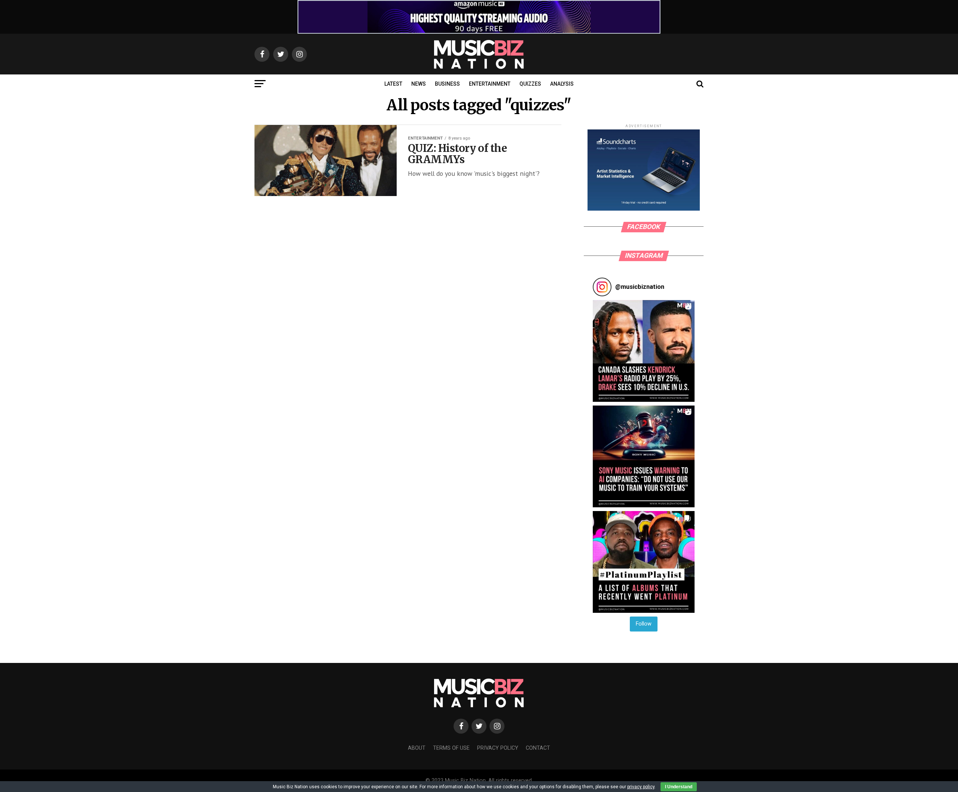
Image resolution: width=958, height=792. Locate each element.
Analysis (562, 84)
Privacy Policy (497, 748)
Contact (538, 748)
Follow (644, 624)
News (418, 84)
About (416, 748)
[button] (644, 351)
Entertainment (489, 84)
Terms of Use (451, 748)
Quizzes (530, 84)
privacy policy (641, 786)
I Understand (678, 786)
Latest (393, 84)
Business (447, 84)
